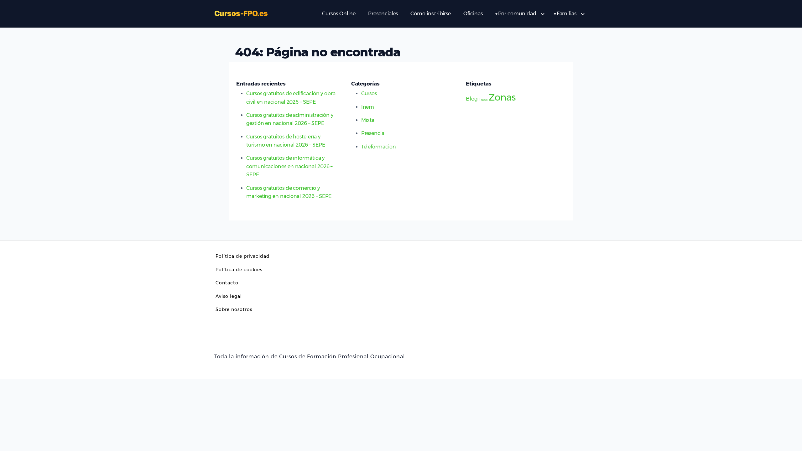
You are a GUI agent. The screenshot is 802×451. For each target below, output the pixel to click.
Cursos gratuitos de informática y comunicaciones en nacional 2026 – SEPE (289, 166)
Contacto (227, 283)
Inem (367, 107)
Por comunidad (517, 14)
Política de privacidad (243, 256)
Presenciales (383, 14)
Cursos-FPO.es (241, 13)
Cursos (369, 93)
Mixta (368, 120)
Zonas (502, 97)
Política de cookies (239, 269)
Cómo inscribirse (430, 14)
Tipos (483, 99)
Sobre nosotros (234, 309)
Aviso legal (229, 296)
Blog (472, 99)
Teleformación (378, 147)
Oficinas (472, 14)
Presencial (373, 133)
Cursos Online (339, 14)
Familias (566, 14)
